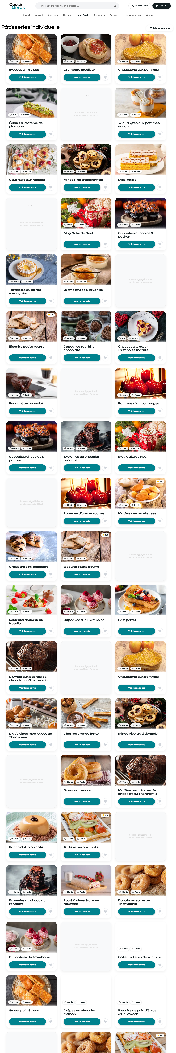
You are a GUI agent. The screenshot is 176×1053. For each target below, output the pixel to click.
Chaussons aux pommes (138, 69)
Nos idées (68, 15)
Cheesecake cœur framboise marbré (133, 348)
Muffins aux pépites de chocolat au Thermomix (28, 678)
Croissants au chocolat (28, 566)
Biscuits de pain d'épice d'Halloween (137, 1012)
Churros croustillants (81, 733)
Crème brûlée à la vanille (83, 289)
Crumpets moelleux (79, 69)
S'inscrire (163, 6)
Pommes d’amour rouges (138, 403)
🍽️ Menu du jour (134, 15)
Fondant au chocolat (26, 403)
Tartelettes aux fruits (81, 847)
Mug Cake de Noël (78, 233)
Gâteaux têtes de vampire (139, 957)
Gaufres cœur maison (27, 179)
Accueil (26, 15)
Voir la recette (27, 77)
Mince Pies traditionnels (83, 179)
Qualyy (149, 15)
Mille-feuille (127, 179)
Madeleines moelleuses (137, 513)
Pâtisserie (97, 15)
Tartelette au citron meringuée (25, 291)
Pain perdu (127, 620)
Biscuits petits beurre (27, 346)
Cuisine (52, 15)
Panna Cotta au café (26, 847)
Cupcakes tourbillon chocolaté (80, 348)
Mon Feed (83, 15)
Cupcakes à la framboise (84, 620)
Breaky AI (38, 15)
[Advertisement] (86, 115)
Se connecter (141, 6)
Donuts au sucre (77, 790)
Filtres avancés (161, 28)
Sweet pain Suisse (24, 69)
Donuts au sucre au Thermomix (134, 902)
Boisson (114, 15)
